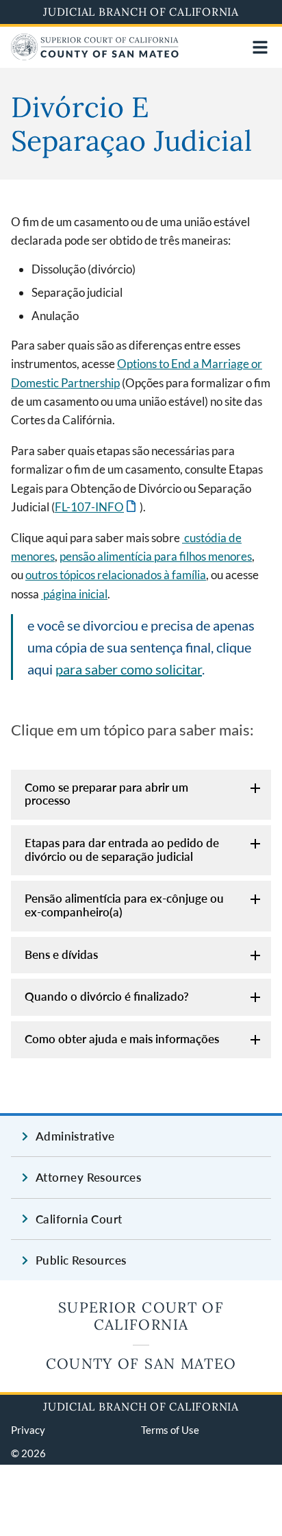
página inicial (74, 594)
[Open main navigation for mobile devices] (260, 47)
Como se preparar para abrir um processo (106, 794)
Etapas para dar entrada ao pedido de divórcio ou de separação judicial (122, 850)
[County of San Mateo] (95, 55)
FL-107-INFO (96, 507)
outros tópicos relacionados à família (115, 575)
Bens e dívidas (61, 954)
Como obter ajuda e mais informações (122, 1039)
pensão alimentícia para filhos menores (156, 556)
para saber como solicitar (128, 669)
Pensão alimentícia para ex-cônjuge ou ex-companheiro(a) (124, 905)
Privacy (28, 1430)
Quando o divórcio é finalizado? (107, 996)
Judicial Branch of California (141, 12)
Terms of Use (170, 1430)
